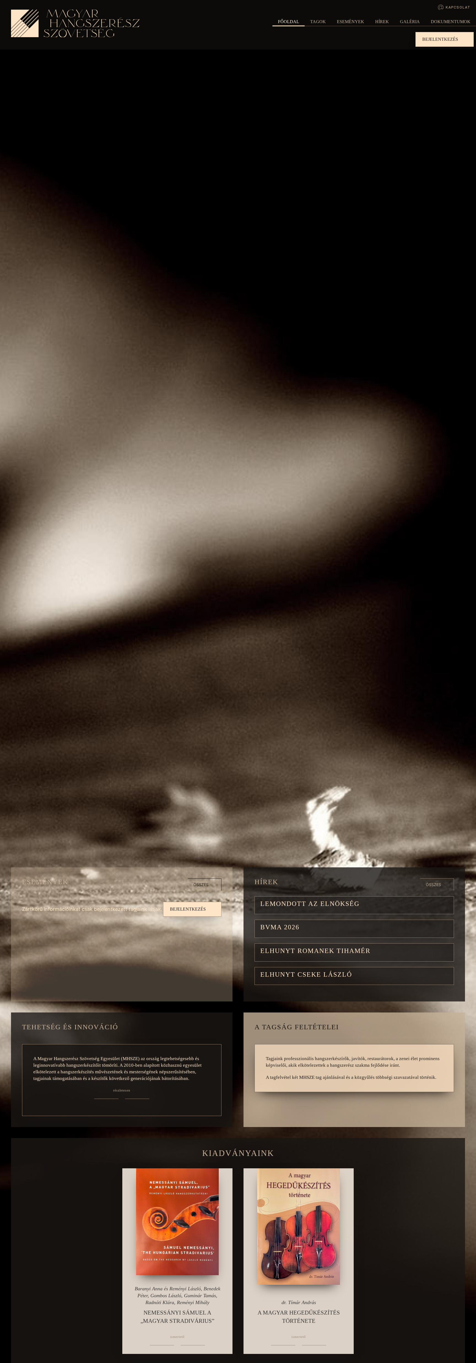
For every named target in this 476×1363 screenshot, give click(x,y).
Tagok (318, 21)
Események (350, 21)
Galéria (410, 21)
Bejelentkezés (440, 39)
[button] (354, 905)
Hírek (382, 21)
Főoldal (288, 21)
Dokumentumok (450, 21)
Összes (201, 884)
